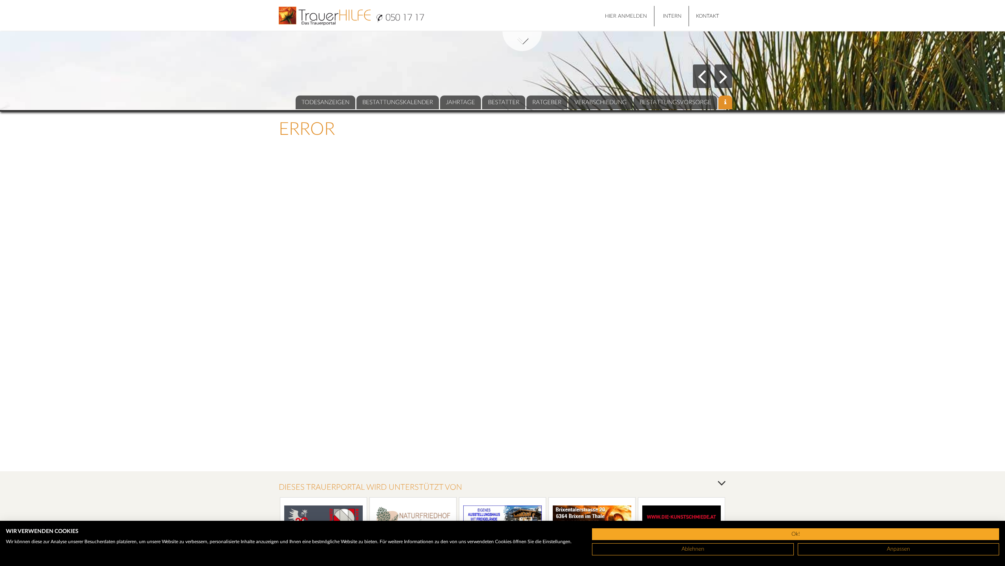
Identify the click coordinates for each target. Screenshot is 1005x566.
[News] (725, 102)
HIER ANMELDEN (626, 16)
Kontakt (707, 16)
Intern (672, 16)
